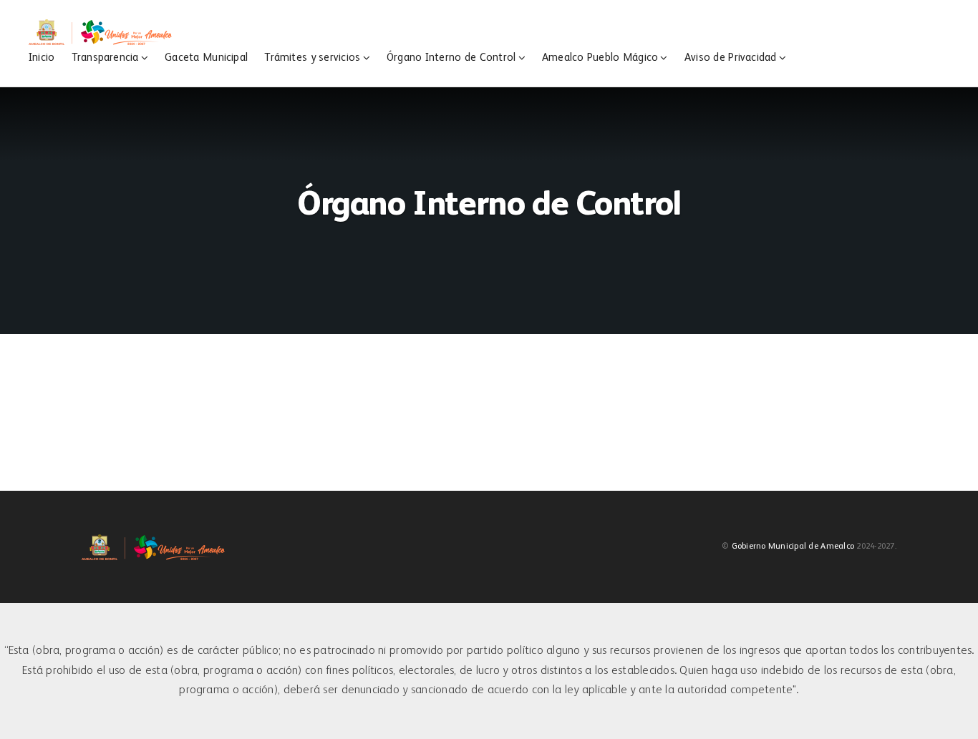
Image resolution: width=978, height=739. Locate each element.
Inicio (41, 57)
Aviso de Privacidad (730, 57)
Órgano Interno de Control (451, 57)
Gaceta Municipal (206, 57)
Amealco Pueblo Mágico (600, 57)
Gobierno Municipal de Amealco (793, 546)
